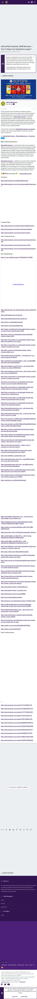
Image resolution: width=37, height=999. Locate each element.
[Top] (34, 964)
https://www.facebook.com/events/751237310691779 (16, 715)
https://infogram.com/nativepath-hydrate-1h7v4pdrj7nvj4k (18, 601)
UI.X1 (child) (4, 962)
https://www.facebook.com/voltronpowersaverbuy (15, 232)
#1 (35, 109)
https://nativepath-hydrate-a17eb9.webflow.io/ (14, 587)
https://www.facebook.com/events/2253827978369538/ (17, 726)
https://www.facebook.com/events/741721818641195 (16, 705)
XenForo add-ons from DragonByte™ (25, 977)
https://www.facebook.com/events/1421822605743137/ (17, 708)
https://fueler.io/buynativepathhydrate (12, 325)
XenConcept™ (30, 973)
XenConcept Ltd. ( (12, 975)
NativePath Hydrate (6, 145)
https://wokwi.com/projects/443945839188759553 (15, 625)
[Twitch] (2, 984)
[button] (2, 2)
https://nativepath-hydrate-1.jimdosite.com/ (14, 590)
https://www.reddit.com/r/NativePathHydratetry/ (15, 551)
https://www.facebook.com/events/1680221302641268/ (17, 736)
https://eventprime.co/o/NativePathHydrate (13, 480)
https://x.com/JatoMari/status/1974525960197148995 (17, 257)
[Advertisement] (18, 23)
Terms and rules (12, 964)
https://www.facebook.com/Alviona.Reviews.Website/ (16, 229)
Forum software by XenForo (15, 972)
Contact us (4, 907)
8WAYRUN (22, 982)
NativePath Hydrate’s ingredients (25, 129)
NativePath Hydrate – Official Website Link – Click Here (19, 136)
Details (19, 975)
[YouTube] (8, 984)
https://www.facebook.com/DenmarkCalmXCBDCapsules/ (17, 226)
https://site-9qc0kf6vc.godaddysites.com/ (13, 455)
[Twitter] (5, 984)
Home (2, 900)
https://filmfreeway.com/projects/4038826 (13, 594)
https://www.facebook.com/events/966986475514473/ (16, 733)
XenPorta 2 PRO (5, 982)
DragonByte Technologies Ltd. (16, 978)
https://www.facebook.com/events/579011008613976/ (16, 719)
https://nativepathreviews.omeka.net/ (11, 315)
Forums (3, 903)
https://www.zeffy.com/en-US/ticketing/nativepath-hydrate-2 (18, 532)
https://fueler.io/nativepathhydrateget (12, 322)
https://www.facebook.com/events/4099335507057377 (17, 729)
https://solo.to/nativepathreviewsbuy (11, 597)
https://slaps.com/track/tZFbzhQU (11, 629)
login (2, 915)
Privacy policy (20, 964)
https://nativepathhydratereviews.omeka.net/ (14, 318)
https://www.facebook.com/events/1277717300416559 (17, 712)
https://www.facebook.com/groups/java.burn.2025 (15, 245)
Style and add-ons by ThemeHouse (11, 980)
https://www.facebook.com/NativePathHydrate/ (14, 180)
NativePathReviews (7, 51)
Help (26, 964)
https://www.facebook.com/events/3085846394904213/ (17, 722)
